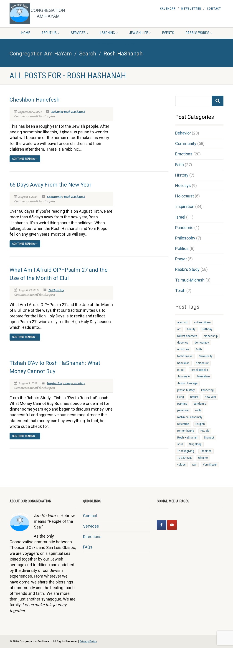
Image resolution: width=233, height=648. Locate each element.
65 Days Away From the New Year (50, 185)
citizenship (211, 336)
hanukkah (183, 363)
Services (78, 33)
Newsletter (191, 8)
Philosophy (185, 238)
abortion (182, 322)
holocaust (202, 363)
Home (25, 33)
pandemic (200, 403)
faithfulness (184, 356)
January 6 (183, 376)
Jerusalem (203, 376)
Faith (52, 290)
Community (55, 197)
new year (210, 397)
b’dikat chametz (187, 336)
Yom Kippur (210, 464)
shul (180, 444)
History (181, 175)
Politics (182, 248)
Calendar (167, 8)
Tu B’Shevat (184, 457)
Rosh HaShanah (74, 112)
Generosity (206, 356)
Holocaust (184, 196)
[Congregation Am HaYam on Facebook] (161, 525)
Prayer (181, 259)
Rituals (204, 430)
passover (183, 410)
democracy (202, 342)
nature (194, 397)
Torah (180, 290)
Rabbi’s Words (197, 33)
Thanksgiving (185, 451)
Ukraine (203, 457)
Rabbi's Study (187, 269)
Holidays (183, 185)
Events (168, 33)
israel (180, 369)
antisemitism (202, 322)
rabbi (198, 410)
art (179, 329)
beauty (191, 329)
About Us (49, 33)
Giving (130, 44)
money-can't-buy (74, 383)
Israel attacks (199, 369)
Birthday (207, 329)
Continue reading (23, 158)
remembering (185, 430)
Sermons (105, 44)
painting (182, 403)
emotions (183, 349)
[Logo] (43, 13)
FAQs (87, 547)
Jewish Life (138, 33)
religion (200, 424)
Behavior (57, 112)
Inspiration (54, 383)
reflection (183, 424)
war (194, 464)
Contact (214, 8)
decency (182, 342)
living (60, 290)
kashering (207, 390)
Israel (180, 217)
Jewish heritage (187, 383)
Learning (107, 33)
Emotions (183, 154)
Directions (92, 536)
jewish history (186, 390)
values (181, 464)
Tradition (206, 451)
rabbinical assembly (189, 417)
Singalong (195, 444)
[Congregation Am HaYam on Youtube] (172, 525)
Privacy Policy (88, 641)
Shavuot (209, 437)
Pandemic (184, 227)
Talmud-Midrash (190, 280)
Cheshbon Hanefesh (35, 100)
